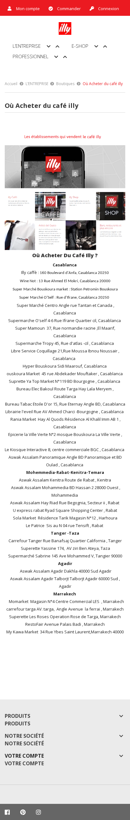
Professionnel (41, 57)
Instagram (38, 812)
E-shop (90, 46)
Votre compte (24, 755)
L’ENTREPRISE (37, 46)
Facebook (7, 812)
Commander (69, 8)
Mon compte (28, 8)
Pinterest (23, 812)
